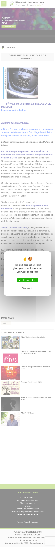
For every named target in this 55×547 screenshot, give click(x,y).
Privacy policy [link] (28, 287)
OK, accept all (28, 280)
